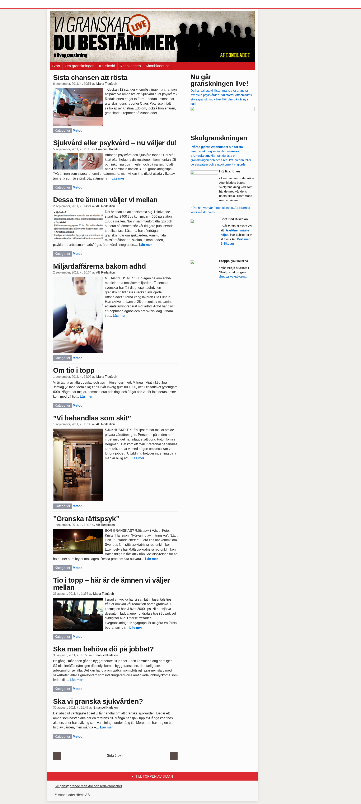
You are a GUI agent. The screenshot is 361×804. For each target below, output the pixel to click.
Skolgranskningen (219, 138)
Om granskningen (79, 66)
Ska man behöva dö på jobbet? (103, 649)
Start (56, 66)
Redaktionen (130, 66)
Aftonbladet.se (157, 66)
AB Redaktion (105, 206)
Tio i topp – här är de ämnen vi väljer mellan (111, 583)
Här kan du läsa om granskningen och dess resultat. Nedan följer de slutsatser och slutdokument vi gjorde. (221, 155)
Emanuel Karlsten (108, 149)
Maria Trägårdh (106, 83)
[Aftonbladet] (65, 4)
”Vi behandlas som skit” (92, 418)
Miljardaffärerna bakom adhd (99, 266)
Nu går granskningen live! (219, 80)
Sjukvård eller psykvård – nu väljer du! (115, 143)
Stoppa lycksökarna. (233, 276)
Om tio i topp (73, 370)
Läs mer (118, 178)
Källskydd (107, 66)
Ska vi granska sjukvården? (98, 701)
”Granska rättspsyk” (86, 519)
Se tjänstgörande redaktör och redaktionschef (88, 786)
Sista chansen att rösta (90, 77)
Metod (78, 130)
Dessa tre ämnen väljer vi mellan (105, 200)
